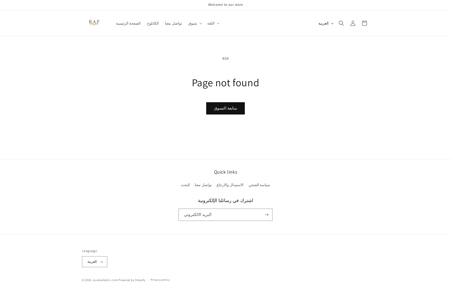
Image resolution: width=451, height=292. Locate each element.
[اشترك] (266, 215)
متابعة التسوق (225, 108)
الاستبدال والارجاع (230, 184)
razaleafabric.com (105, 280)
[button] (194, 23)
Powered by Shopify (131, 280)
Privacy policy (160, 280)
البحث (185, 184)
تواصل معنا (203, 184)
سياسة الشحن (259, 184)
